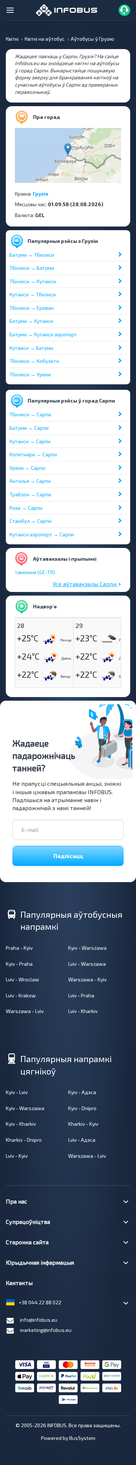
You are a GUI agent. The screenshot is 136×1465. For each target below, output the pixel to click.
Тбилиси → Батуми (31, 268)
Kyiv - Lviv (17, 1092)
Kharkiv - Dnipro (24, 1140)
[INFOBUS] (66, 9)
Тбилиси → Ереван (31, 308)
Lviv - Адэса (81, 1140)
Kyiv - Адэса (82, 1092)
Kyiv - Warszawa (87, 948)
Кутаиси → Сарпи (29, 441)
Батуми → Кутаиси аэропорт (43, 334)
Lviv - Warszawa (87, 964)
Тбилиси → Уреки (30, 374)
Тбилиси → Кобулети (34, 361)
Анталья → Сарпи (30, 481)
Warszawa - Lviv (25, 1011)
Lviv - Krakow (21, 995)
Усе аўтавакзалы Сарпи (85, 583)
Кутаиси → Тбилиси (32, 294)
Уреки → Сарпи (27, 468)
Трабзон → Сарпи (30, 494)
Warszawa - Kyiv (87, 979)
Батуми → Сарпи (29, 428)
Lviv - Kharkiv (83, 1011)
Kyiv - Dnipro (82, 1108)
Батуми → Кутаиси (31, 321)
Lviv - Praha (81, 995)
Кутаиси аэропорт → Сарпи (41, 534)
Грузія (40, 194)
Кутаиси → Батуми (31, 348)
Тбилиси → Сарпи (30, 414)
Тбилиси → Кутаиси (32, 281)
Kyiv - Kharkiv (21, 1124)
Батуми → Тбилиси (31, 255)
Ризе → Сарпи (25, 508)
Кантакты (19, 1282)
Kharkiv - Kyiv (83, 1124)
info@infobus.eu (38, 1320)
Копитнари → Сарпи (33, 454)
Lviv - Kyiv (17, 1156)
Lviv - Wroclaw (22, 979)
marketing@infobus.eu (45, 1330)
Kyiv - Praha (19, 964)
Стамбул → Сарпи (30, 521)
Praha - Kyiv (19, 948)
